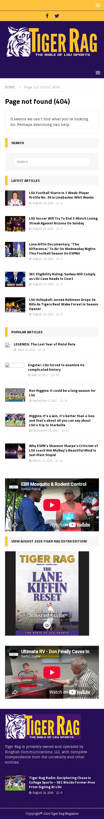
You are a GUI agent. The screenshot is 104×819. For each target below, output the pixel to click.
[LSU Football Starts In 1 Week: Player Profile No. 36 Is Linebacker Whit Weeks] (15, 198)
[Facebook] (47, 16)
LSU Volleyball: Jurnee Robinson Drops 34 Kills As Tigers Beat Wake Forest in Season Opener (63, 304)
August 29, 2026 (43, 203)
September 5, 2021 (45, 400)
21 (43, 349)
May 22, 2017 (40, 375)
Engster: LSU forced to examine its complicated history (56, 367)
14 (65, 400)
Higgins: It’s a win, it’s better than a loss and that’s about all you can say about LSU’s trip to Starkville (61, 420)
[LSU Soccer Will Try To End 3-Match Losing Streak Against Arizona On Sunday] (15, 223)
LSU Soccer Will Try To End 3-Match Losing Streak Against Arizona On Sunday (63, 220)
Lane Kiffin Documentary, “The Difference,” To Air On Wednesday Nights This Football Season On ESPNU (62, 248)
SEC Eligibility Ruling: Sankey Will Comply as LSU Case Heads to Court (62, 276)
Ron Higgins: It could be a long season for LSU (62, 393)
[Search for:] (52, 162)
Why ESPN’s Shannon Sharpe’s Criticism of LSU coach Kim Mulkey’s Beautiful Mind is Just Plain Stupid (63, 450)
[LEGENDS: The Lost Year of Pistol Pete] (7, 344)
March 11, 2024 (42, 460)
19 (57, 375)
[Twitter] (57, 16)
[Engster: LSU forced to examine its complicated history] (14, 370)
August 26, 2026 (43, 792)
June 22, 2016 (26, 349)
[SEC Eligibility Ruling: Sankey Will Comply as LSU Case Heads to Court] (15, 279)
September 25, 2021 (46, 430)
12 (67, 430)
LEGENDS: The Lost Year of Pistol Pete (44, 344)
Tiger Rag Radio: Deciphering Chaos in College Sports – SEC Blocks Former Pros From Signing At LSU (62, 782)
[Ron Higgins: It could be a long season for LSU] (15, 395)
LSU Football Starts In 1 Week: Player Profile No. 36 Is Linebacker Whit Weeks (61, 195)
